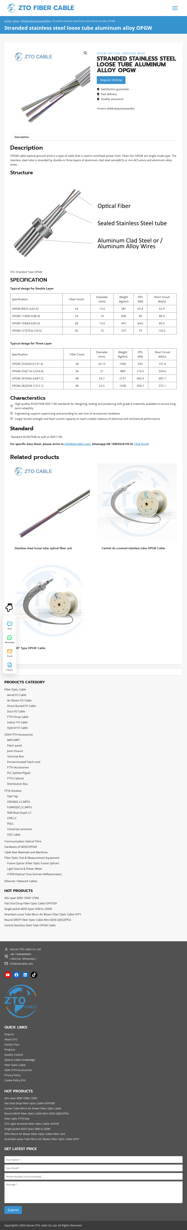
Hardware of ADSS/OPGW (20, 847)
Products (9, 1049)
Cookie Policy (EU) (15, 1080)
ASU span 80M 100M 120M (21, 898)
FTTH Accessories (18, 767)
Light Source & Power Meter (24, 868)
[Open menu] (175, 8)
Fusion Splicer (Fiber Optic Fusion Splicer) (33, 863)
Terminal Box (15, 756)
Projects (9, 1034)
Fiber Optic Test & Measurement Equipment (31, 857)
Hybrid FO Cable (17, 728)
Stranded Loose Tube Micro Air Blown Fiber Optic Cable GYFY (42, 914)
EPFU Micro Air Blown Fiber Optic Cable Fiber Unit (34, 1134)
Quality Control (13, 1054)
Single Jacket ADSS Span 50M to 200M (28, 909)
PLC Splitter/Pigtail (18, 773)
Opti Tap (12, 796)
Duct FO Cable (16, 711)
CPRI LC (12, 818)
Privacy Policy (12, 1075)
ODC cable (13, 834)
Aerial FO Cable (16, 695)
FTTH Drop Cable (17, 717)
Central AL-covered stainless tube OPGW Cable (133, 548)
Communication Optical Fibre (22, 841)
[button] (85, 53)
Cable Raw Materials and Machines (26, 852)
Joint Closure (15, 751)
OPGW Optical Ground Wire (121, 53)
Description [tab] (22, 137)
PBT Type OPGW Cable (30, 648)
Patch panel (14, 745)
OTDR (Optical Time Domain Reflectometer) (34, 874)
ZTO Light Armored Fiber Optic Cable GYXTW (31, 1123)
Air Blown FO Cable (19, 700)
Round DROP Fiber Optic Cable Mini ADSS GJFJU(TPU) (37, 920)
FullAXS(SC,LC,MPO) (19, 807)
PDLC (10, 823)
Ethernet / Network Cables (20, 881)
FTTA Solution (13, 791)
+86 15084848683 (20, 954)
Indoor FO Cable (17, 722)
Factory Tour (12, 1044)
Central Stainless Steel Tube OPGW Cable (30, 925)
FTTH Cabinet (15, 778)
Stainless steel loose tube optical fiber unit (43, 548)
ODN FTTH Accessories (18, 734)
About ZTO (10, 1039)
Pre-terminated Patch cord (23, 762)
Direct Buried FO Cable (21, 706)
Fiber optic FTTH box (16, 1118)
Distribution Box (17, 784)
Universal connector (19, 829)
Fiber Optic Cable (15, 689)
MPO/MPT (13, 740)
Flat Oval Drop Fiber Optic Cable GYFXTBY (30, 903)
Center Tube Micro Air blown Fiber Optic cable (32, 1108)
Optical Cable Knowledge (19, 1060)
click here (141, 444)
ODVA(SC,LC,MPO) (18, 801)
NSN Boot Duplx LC (19, 812)
